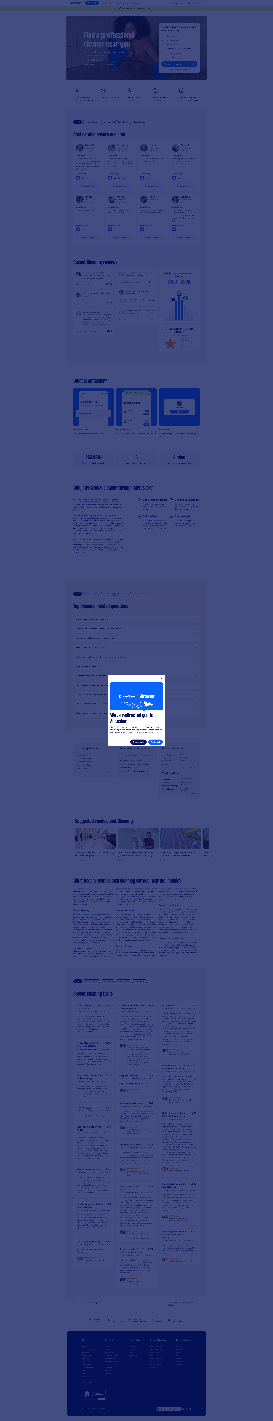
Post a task (155, 742)
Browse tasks (138, 742)
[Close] (161, 678)
